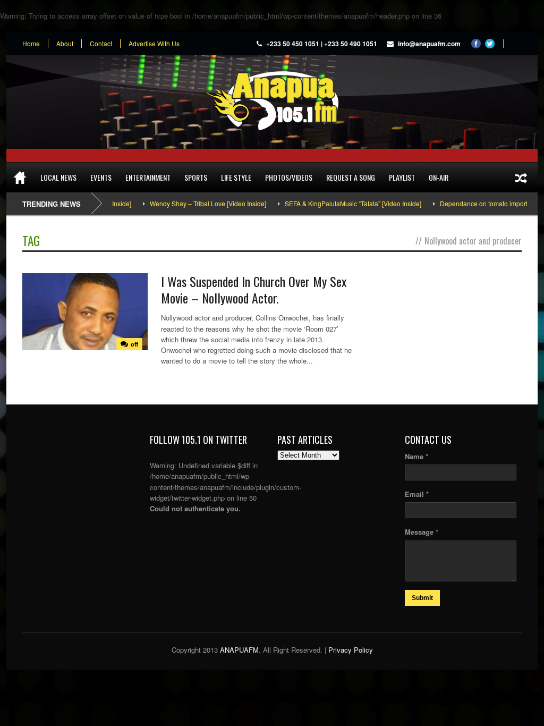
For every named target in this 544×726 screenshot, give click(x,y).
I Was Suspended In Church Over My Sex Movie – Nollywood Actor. (253, 289)
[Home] (19, 177)
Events (101, 177)
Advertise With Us (154, 43)
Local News (58, 177)
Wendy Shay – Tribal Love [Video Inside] (195, 203)
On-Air (438, 177)
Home (31, 43)
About (64, 43)
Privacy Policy (350, 650)
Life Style (236, 177)
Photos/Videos (288, 177)
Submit (422, 598)
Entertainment (148, 177)
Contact (101, 43)
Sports (195, 177)
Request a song (350, 177)
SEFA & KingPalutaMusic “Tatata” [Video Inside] (340, 203)
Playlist (402, 177)
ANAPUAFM (239, 650)
